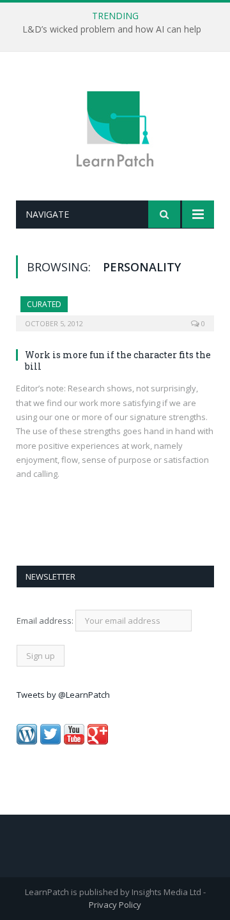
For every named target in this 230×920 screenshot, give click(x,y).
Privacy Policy (115, 904)
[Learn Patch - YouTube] (74, 741)
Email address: (46, 620)
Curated (44, 304)
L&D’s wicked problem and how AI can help (111, 29)
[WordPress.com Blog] (27, 741)
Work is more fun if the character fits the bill (118, 360)
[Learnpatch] (115, 128)
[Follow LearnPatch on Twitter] (50, 741)
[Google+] (98, 741)
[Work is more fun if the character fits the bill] (115, 309)
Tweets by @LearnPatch (63, 694)
